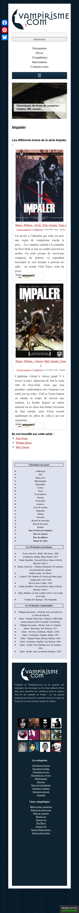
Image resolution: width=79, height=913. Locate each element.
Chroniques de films (41, 768)
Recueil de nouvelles (40, 520)
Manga (40, 513)
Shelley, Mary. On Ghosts (40, 573)
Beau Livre (40, 477)
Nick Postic (22, 438)
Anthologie (40, 471)
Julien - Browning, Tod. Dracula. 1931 (40, 628)
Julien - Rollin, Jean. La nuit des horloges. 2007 (40, 651)
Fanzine (40, 497)
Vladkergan (38, 229)
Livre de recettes (40, 507)
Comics (40, 487)
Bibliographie (40, 480)
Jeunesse (40, 503)
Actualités (41, 795)
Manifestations (41, 778)
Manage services (69, 908)
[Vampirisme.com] (40, 28)
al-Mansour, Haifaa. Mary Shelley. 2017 (40, 556)
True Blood (41, 823)
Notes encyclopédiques (41, 785)
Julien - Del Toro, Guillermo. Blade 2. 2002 (40, 631)
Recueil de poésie (40, 523)
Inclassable (40, 500)
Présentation (40, 48)
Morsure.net (41, 816)
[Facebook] (4, 22)
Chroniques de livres (41, 765)
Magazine (40, 510)
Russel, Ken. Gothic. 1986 (40, 582)
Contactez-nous (39, 66)
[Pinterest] (4, 30)
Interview (41, 781)
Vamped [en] (40, 826)
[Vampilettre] (39, 57)
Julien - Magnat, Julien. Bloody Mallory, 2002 (40, 638)
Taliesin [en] (41, 819)
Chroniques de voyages (41, 775)
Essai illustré (40, 494)
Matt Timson (22, 447)
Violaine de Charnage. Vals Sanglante (40, 599)
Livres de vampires (23, 229)
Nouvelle (40, 517)
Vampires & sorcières (41, 833)
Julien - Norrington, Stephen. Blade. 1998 (40, 634)
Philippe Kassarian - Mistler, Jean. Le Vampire (40, 625)
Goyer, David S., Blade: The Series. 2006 (40, 553)
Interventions (39, 62)
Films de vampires (41, 813)
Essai (40, 490)
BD (40, 474)
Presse (39, 53)
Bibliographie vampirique (41, 806)
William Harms (24, 442)
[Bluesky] (4, 37)
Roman (40, 527)
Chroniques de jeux (41, 772)
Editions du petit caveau (41, 810)
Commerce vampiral (41, 788)
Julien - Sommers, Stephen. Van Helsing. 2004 (40, 641)
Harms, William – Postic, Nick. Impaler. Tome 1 (40, 225)
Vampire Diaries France (41, 829)
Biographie (40, 484)
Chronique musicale (41, 791)
